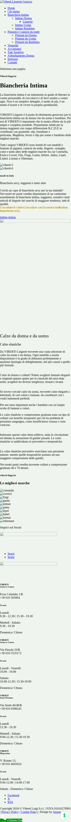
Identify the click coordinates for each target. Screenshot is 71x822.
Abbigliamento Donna (21, 55)
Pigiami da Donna (26, 35)
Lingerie (28, 21)
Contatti (12, 62)
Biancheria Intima (18, 14)
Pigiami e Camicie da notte (24, 31)
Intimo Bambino (25, 28)
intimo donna (8, 217)
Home (11, 8)
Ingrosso (13, 59)
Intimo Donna (23, 18)
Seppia (57, 812)
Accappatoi (14, 48)
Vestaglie (13, 45)
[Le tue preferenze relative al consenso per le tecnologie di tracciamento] (64, 815)
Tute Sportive (16, 52)
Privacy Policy (10, 812)
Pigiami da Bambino (27, 42)
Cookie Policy (29, 812)
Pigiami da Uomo (25, 38)
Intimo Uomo (23, 25)
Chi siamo (14, 11)
